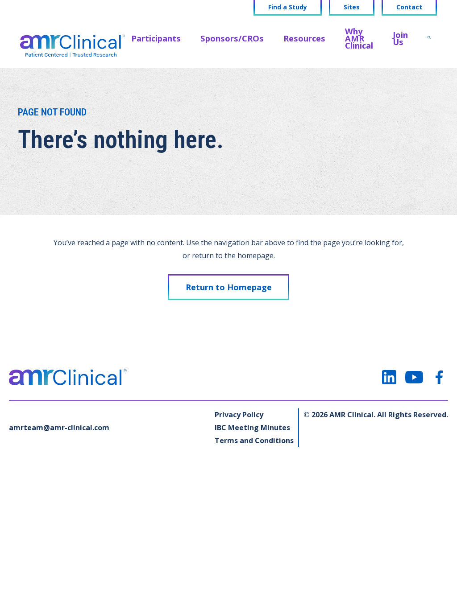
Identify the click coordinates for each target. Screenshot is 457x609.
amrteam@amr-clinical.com (59, 427)
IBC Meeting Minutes (252, 427)
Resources (304, 38)
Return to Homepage (229, 286)
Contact (409, 7)
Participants (156, 38)
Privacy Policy (239, 415)
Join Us (400, 38)
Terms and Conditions (254, 440)
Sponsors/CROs (232, 38)
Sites (352, 7)
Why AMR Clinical (359, 38)
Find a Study (287, 7)
